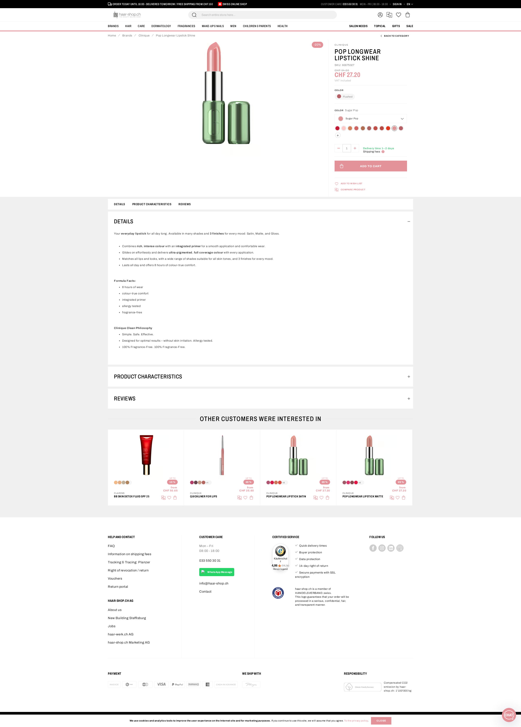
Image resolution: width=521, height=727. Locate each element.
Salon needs (358, 26)
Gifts (396, 26)
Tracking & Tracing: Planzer (129, 562)
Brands (113, 26)
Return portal (118, 586)
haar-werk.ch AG (121, 634)
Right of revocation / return (128, 570)
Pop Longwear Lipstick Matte (363, 496)
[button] (410, 4)
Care (141, 26)
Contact (205, 591)
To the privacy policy (356, 720)
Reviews (184, 204)
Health (283, 26)
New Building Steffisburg (127, 618)
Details (119, 204)
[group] (371, 124)
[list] (226, 98)
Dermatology (161, 26)
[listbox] (370, 131)
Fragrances (186, 26)
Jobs (111, 626)
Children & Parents (257, 26)
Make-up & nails (213, 26)
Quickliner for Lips (203, 496)
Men (233, 26)
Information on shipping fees (129, 554)
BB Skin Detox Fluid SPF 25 (131, 496)
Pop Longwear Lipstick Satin (286, 496)
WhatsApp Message (219, 572)
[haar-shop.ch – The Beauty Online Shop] (127, 14)
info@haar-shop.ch (214, 583)
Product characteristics (152, 204)
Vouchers (115, 578)
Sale (409, 26)
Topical (380, 26)
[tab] (260, 221)
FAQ (111, 546)
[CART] (407, 15)
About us (114, 610)
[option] (337, 128)
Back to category (396, 36)
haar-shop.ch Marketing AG (129, 642)
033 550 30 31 (350, 4)
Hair (128, 26)
